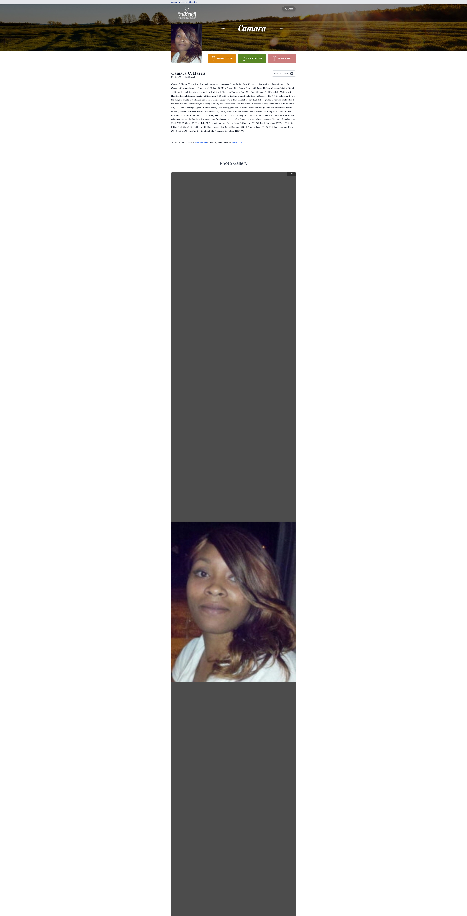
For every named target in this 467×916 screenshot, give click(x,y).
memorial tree (200, 142)
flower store (237, 142)
